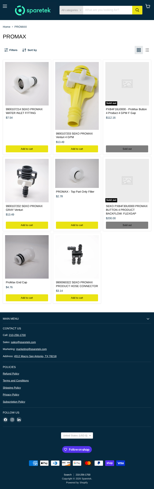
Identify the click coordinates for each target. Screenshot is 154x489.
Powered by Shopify (77, 482)
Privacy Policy (11, 394)
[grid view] (139, 50)
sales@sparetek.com (23, 342)
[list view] (147, 50)
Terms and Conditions (16, 380)
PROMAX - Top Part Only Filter (75, 191)
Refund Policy (11, 373)
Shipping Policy (12, 387)
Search (68, 474)
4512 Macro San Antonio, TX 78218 (35, 356)
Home (6, 26)
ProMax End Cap (16, 282)
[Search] (137, 10)
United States (75, 435)
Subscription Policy (14, 401)
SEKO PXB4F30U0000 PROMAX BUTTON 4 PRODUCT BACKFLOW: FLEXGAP (127, 209)
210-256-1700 (17, 334)
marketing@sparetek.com (31, 349)
